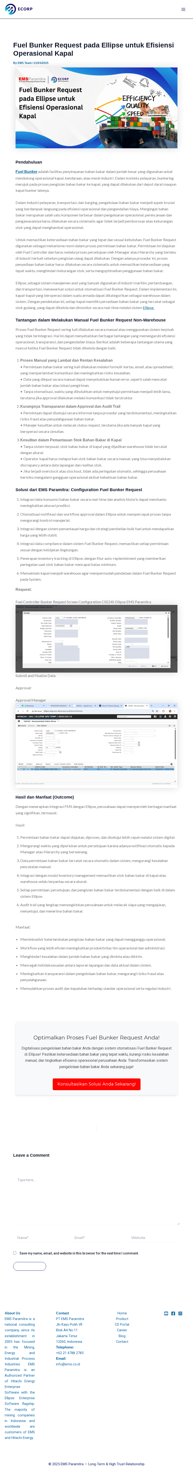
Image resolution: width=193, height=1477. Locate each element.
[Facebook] (173, 1313)
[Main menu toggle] (183, 9)
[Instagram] (180, 1313)
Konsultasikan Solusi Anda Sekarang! (96, 1084)
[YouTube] (166, 1313)
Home (122, 1313)
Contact (122, 1342)
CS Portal (122, 1324)
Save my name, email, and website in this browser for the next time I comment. (79, 1253)
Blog (122, 1336)
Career (122, 1330)
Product (122, 1319)
